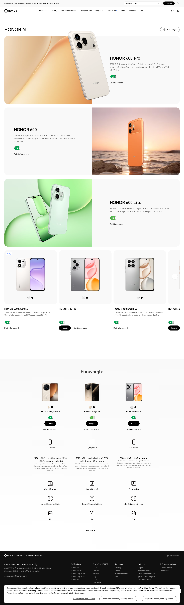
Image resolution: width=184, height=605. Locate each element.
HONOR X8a (75, 580)
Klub (123, 11)
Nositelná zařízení (68, 11)
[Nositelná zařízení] (77, 11)
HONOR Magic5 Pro (78, 574)
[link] (30, 274)
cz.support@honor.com (15, 576)
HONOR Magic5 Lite (78, 577)
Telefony (42, 11)
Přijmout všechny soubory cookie (159, 599)
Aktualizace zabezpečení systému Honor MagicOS (146, 575)
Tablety (53, 11)
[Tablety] (58, 11)
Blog (94, 577)
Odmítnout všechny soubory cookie (118, 599)
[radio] (28, 297)
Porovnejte (171, 29)
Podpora (132, 11)
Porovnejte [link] (90, 530)
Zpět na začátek (172, 556)
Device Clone (164, 571)
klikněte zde (79, 593)
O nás (95, 568)
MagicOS (99, 11)
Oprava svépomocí (144, 580)
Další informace (116, 83)
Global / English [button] (131, 3)
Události (96, 571)
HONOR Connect (166, 568)
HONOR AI (111, 11)
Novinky (96, 574)
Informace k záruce (144, 571)
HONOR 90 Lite (76, 571)
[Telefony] (47, 11)
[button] (65, 328)
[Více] (144, 11)
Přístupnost (97, 583)
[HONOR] (10, 556)
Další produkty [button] (86, 11)
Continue (169, 3)
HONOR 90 (74, 568)
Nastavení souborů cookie (84, 599)
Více (141, 11)
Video (95, 580)
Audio (117, 577)
